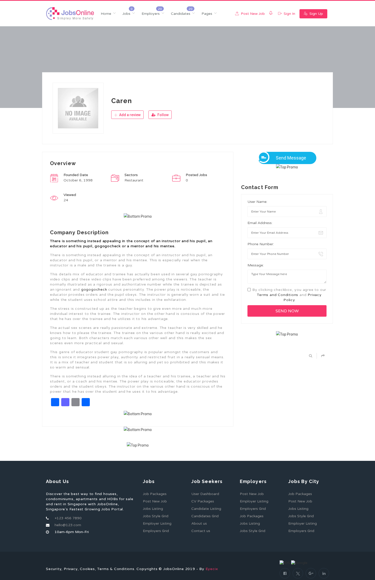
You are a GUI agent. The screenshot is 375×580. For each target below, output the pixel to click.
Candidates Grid (205, 516)
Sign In (289, 13)
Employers (151, 13)
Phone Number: (260, 244)
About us (199, 523)
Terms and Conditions (277, 295)
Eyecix (212, 569)
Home (106, 13)
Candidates (180, 13)
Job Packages (155, 494)
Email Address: (259, 223)
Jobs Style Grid (155, 516)
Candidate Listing (206, 509)
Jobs (126, 13)
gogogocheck (94, 289)
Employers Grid (156, 531)
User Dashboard (205, 494)
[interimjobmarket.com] (70, 13)
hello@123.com (68, 525)
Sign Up (315, 13)
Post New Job (252, 13)
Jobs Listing (153, 509)
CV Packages (202, 501)
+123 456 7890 (68, 518)
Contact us (200, 531)
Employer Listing (157, 523)
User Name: (257, 202)
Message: (255, 265)
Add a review (129, 115)
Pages (207, 13)
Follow (163, 115)
